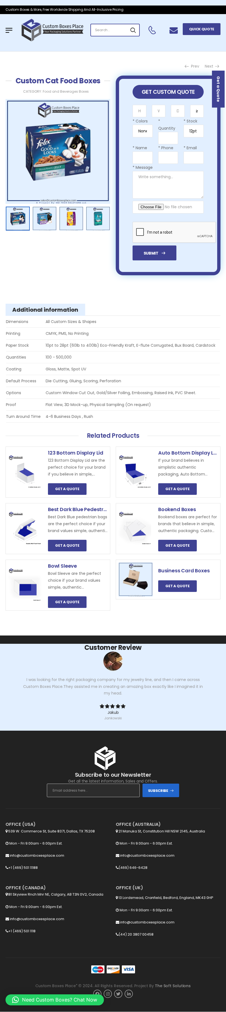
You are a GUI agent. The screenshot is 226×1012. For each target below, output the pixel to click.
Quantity (166, 124)
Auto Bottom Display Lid (188, 452)
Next (209, 66)
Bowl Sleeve (62, 565)
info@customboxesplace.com (36, 855)
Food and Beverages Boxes (66, 91)
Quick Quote (201, 29)
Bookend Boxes (177, 509)
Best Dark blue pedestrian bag (85, 509)
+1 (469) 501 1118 (22, 931)
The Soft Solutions (173, 986)
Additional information (45, 310)
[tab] (45, 310)
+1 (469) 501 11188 (23, 867)
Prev (194, 66)
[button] (55, 999)
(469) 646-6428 (133, 867)
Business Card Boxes (184, 570)
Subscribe (158, 790)
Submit (151, 253)
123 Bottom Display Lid (75, 452)
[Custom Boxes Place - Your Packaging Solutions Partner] (52, 30)
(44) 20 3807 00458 (136, 934)
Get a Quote (218, 89)
